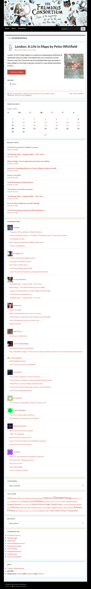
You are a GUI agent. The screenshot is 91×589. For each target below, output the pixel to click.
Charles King (12, 554)
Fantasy (38, 501)
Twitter (20, 574)
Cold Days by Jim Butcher (18, 336)
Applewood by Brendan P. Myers (20, 444)
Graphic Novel (71, 501)
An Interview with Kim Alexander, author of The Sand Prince (30, 387)
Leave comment (78, 94)
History (34, 50)
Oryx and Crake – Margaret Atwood (21, 460)
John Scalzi (11, 541)
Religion (54, 508)
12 (45, 122)
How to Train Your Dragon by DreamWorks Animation (27, 441)
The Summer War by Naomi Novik (20, 268)
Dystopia (74, 498)
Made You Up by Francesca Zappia (21, 431)
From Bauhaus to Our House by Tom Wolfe (24, 418)
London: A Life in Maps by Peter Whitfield (46, 46)
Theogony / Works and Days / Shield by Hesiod (25, 232)
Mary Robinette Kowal (16, 543)
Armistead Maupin (14, 546)
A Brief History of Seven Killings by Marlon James (26, 384)
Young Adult (72, 510)
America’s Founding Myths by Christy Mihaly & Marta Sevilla (31, 168)
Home (7, 28)
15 (78, 122)
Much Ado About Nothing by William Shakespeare (26, 242)
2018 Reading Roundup (17, 361)
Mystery (16, 507)
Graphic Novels (14, 504)
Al (8, 498)
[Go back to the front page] (45, 13)
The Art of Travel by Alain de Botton (22, 415)
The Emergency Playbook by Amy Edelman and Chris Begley (30, 317)
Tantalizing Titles (43, 511)
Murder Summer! (15, 324)
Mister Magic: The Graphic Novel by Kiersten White (28, 161)
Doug (29, 50)
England (14, 501)
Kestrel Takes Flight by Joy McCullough (23, 203)
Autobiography (38, 498)
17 (24, 125)
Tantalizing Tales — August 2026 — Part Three (25, 154)
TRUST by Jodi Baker (16, 434)
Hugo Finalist (51, 504)
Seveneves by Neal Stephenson (20, 390)
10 (24, 122)
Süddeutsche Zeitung (30, 511)
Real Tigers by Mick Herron (18, 265)
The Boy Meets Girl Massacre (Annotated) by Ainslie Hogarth (30, 380)
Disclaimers (22, 28)
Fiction (52, 501)
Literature (72, 504)
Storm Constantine (14, 557)
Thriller (51, 511)
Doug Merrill (20, 50)
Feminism (47, 501)
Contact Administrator (16, 568)
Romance (60, 508)
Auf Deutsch (28, 498)
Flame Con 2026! (14, 175)
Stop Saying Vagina (16, 467)
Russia (66, 508)
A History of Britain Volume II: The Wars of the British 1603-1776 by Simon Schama (38, 235)
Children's (48, 498)
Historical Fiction (26, 504)
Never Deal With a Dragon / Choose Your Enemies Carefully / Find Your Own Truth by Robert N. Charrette (45, 352)
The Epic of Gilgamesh (17, 246)
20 (56, 125)
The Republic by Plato (17, 239)
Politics (48, 508)
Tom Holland (12, 549)
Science (71, 508)
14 (67, 122)
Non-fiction (31, 508)
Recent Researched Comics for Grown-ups (24, 320)
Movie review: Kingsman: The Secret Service (24, 377)
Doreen (58, 498)
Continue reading (16, 72)
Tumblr (40, 574)
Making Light (12, 538)
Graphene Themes (21, 586)
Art (27, 50)
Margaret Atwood (14, 551)
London (47, 94)
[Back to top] (86, 584)
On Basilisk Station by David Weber (21, 348)
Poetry (43, 507)
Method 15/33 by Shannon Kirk (20, 437)
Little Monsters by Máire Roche (20, 182)
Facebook (30, 574)
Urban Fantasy (61, 510)
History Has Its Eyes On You (34, 94)
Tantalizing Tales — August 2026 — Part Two (25, 196)
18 (35, 125)
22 (78, 125)
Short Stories (19, 511)
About (13, 28)
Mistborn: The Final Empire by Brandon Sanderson (26, 456)
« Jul (44, 135)
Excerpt (19, 501)
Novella (38, 508)
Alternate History (15, 498)
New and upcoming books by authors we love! (25, 313)
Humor (60, 504)
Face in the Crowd (15, 463)
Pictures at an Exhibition (23, 95)
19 (45, 125)
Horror (41, 504)
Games (57, 501)
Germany (63, 501)
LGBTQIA (66, 504)
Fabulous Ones (28, 501)
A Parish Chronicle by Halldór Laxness (22, 147)
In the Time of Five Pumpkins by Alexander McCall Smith (28, 272)
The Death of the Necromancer (20, 189)
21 (67, 125)
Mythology (23, 508)
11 (35, 122)
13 (56, 122)
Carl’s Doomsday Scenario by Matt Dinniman (25, 210)
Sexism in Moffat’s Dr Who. (18, 470)
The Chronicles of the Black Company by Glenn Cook (27, 403)
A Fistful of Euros (13, 535)
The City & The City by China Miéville (22, 364)
